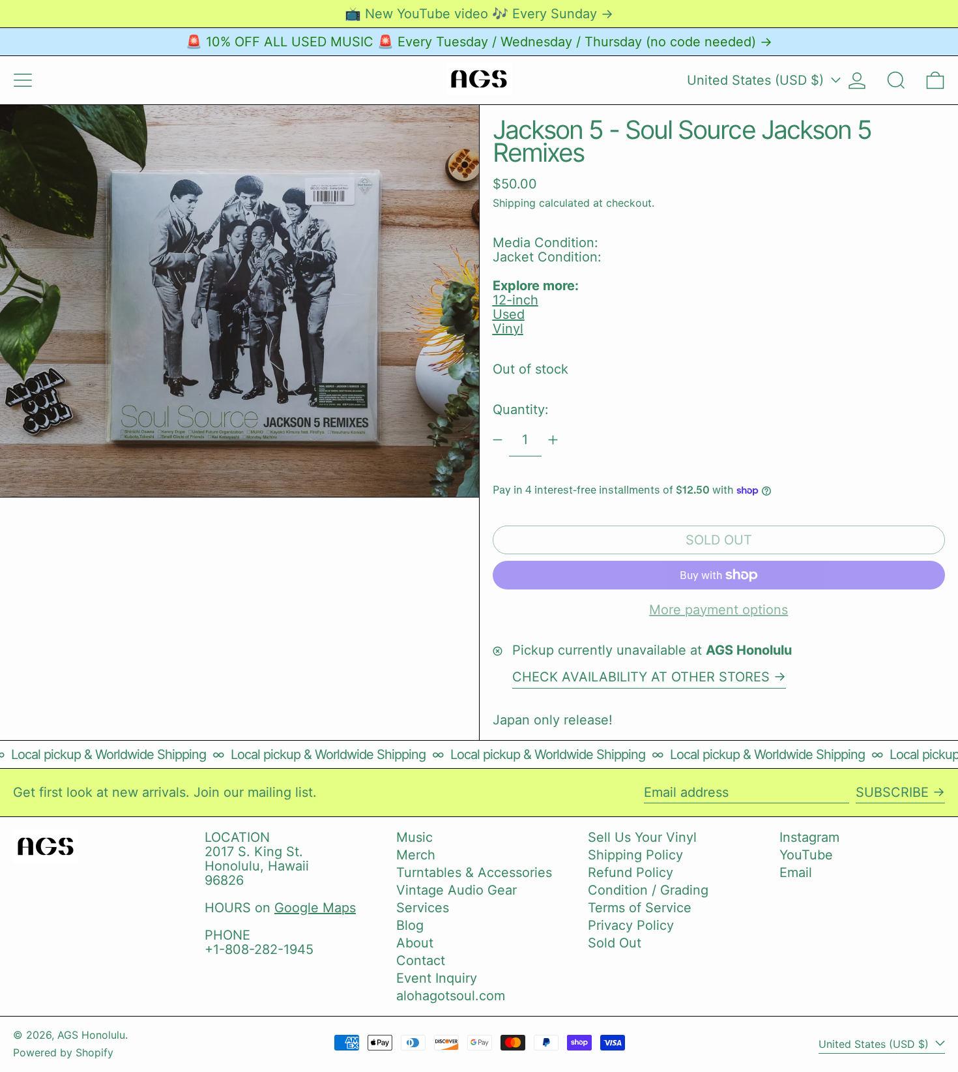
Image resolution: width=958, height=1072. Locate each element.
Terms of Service (639, 908)
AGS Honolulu (91, 1034)
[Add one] (553, 439)
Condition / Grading (648, 890)
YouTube (806, 855)
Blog (410, 925)
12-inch (515, 300)
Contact (420, 960)
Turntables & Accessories (474, 872)
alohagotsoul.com (450, 996)
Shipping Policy (635, 855)
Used (509, 314)
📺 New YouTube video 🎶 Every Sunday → (479, 14)
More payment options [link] (718, 610)
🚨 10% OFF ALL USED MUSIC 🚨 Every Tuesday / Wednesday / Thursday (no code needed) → (479, 42)
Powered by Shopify (63, 1052)
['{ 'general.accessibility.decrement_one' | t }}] (497, 439)
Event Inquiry (436, 978)
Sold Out (614, 943)
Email (795, 872)
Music (414, 837)
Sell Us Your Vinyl (642, 837)
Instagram (809, 837)
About (414, 943)
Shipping (514, 202)
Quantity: (521, 409)
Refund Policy (630, 872)
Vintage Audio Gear (456, 890)
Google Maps (315, 908)
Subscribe (892, 792)
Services (422, 908)
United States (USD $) (757, 80)
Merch (415, 855)
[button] (896, 80)
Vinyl (508, 328)
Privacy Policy (631, 925)
